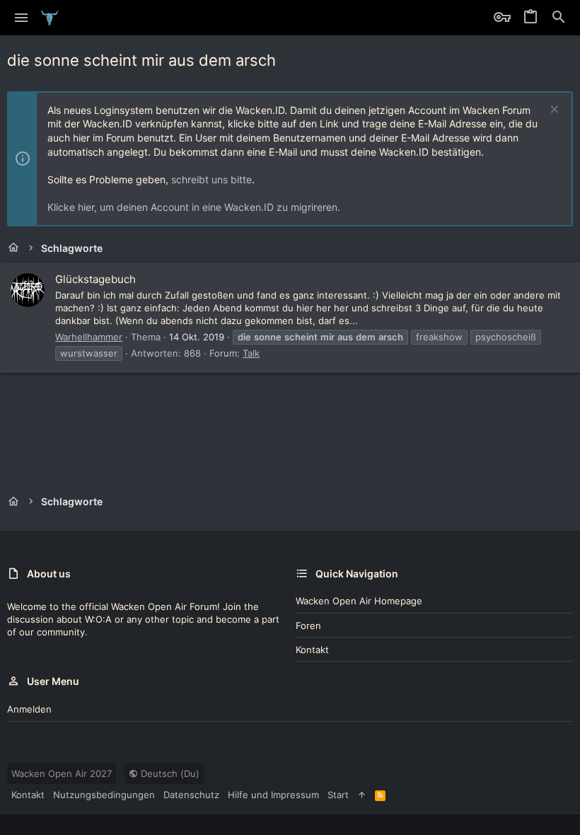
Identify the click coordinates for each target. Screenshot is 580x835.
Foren (308, 625)
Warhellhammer (88, 336)
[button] (21, 17)
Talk (251, 353)
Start (338, 794)
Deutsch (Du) (168, 773)
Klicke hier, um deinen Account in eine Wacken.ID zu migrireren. (193, 207)
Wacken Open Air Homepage (359, 600)
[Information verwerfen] (553, 110)
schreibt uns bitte (211, 179)
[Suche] (559, 18)
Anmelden (29, 709)
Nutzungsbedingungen (104, 794)
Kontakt (312, 649)
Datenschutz (191, 794)
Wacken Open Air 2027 (61, 773)
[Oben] (362, 794)
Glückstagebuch (95, 279)
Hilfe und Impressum (273, 794)
